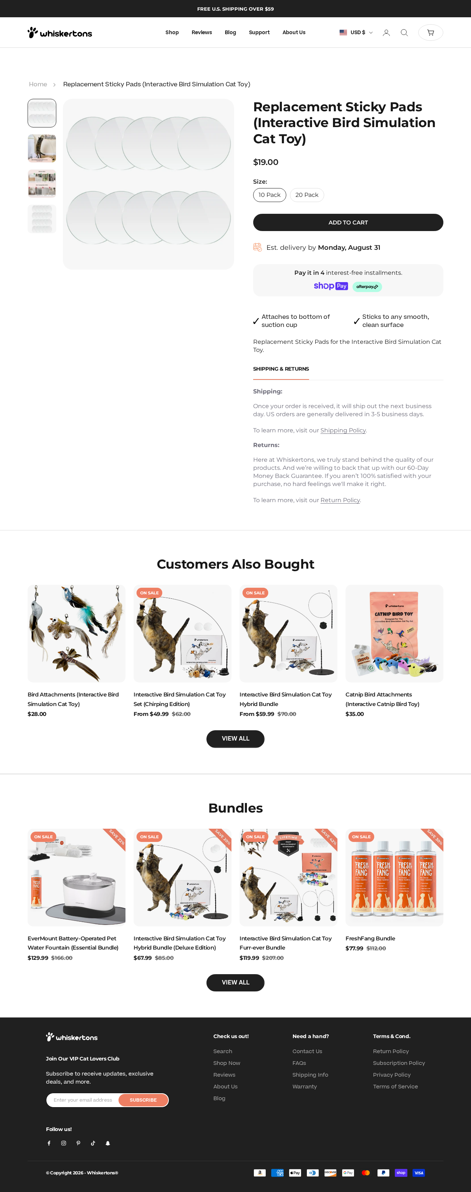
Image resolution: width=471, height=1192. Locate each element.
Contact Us (307, 1051)
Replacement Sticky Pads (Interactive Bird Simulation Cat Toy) (156, 84)
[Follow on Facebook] (49, 1143)
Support (259, 32)
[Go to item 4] (42, 219)
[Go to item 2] (42, 148)
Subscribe (143, 1100)
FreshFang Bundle (370, 938)
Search (222, 1051)
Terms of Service (395, 1087)
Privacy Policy (392, 1075)
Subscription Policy (399, 1063)
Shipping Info (310, 1075)
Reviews (202, 32)
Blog (230, 32)
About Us (294, 32)
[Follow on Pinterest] (78, 1143)
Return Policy (340, 500)
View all (235, 739)
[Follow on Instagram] (64, 1143)
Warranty (305, 1087)
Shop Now (226, 1063)
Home (38, 84)
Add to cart (348, 222)
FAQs (299, 1063)
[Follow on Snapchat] (108, 1143)
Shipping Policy (343, 430)
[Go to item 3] (42, 183)
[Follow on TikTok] (93, 1143)
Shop (172, 32)
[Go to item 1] (42, 113)
